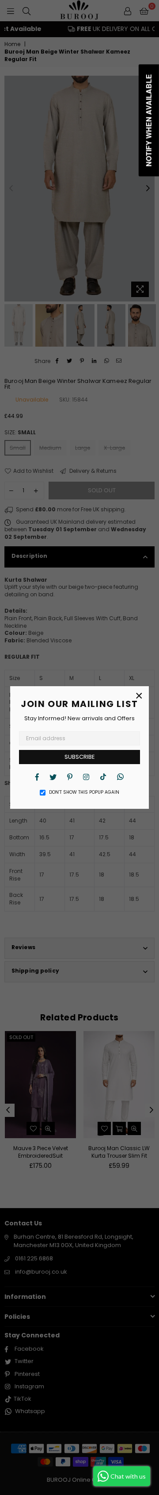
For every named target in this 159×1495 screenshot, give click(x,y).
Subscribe (79, 757)
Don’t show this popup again (84, 792)
